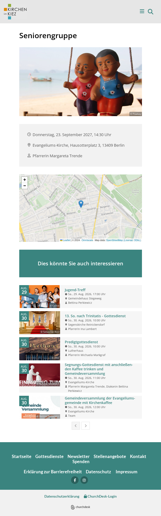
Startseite (21, 456)
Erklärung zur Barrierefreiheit (53, 471)
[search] (150, 12)
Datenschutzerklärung (61, 496)
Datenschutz (99, 471)
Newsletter (79, 456)
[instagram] (84, 480)
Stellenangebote (110, 456)
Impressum (126, 471)
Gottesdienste (49, 456)
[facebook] (75, 480)
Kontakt (138, 456)
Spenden (81, 461)
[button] (89, 12)
